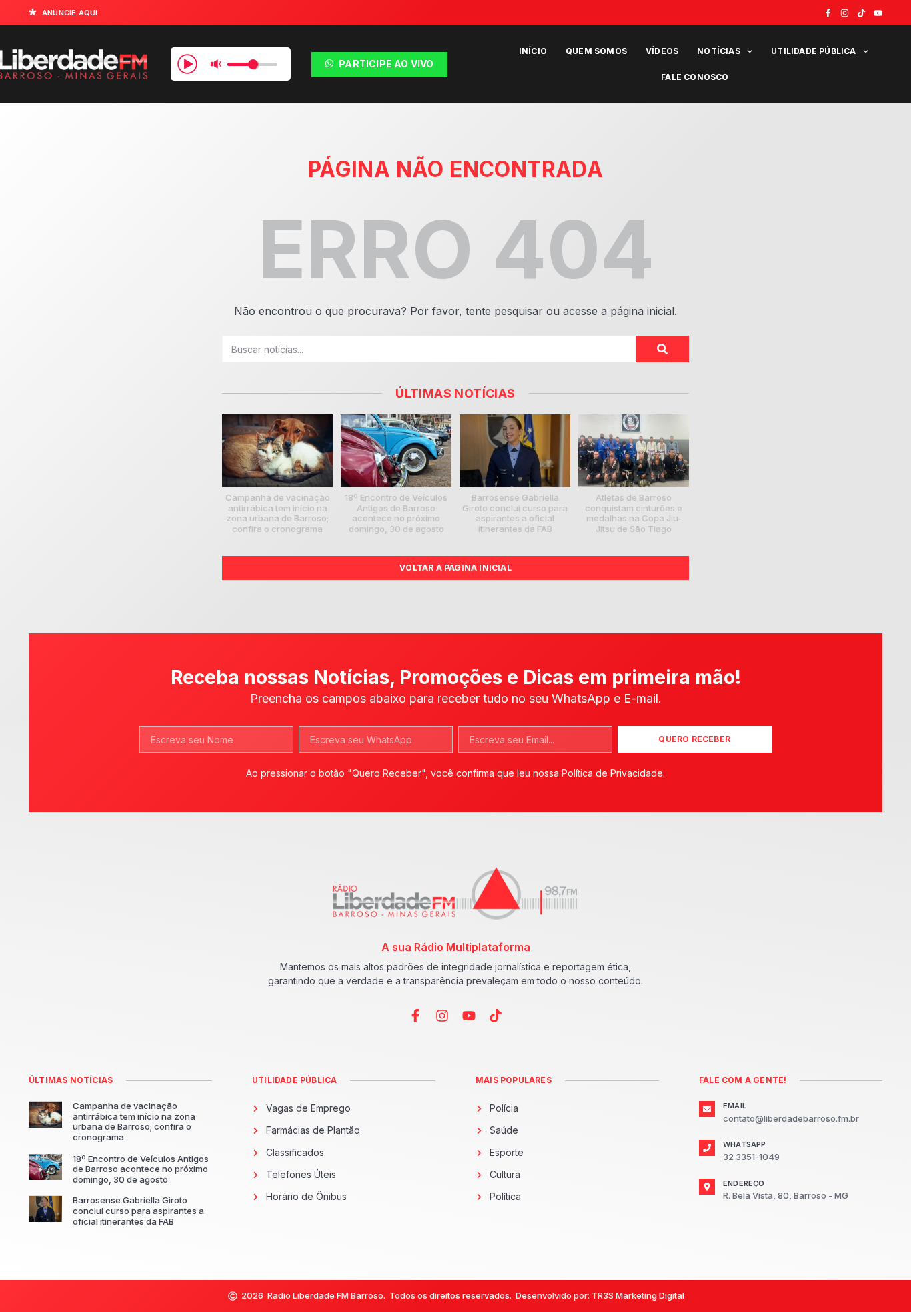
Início (533, 51)
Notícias (718, 51)
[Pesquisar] (662, 349)
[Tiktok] (861, 13)
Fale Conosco (694, 77)
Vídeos (662, 51)
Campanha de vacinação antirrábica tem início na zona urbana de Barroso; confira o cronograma (277, 513)
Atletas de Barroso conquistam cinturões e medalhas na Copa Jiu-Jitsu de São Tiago (633, 513)
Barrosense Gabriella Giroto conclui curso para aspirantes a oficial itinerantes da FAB (515, 513)
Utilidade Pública (813, 51)
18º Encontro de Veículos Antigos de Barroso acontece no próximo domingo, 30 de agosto (396, 513)
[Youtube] (878, 13)
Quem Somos (596, 51)
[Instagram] (844, 13)
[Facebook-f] (828, 13)
